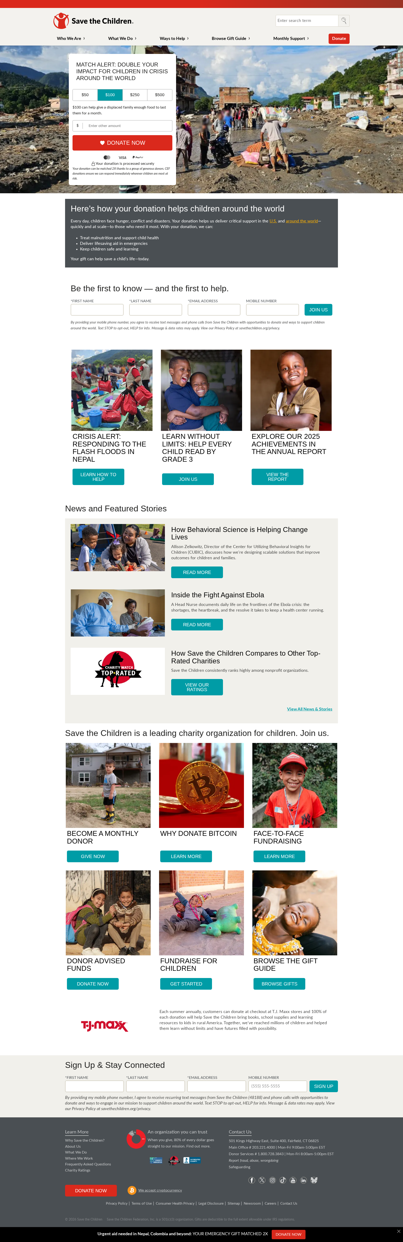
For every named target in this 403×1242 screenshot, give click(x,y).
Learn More (77, 1132)
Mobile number (261, 301)
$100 (110, 94)
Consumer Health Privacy (175, 1203)
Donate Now (126, 143)
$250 (134, 94)
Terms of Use (142, 1203)
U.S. (273, 221)
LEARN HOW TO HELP (98, 477)
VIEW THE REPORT (277, 477)
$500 (159, 94)
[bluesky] (313, 1180)
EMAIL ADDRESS (203, 301)
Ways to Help (172, 39)
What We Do (120, 39)
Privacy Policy (117, 1203)
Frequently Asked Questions (88, 1164)
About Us (73, 1146)
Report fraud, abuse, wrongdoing (253, 1160)
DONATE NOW (93, 983)
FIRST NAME (83, 301)
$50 (85, 94)
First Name (77, 1078)
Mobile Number (263, 1078)
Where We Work (79, 1158)
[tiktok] (282, 1180)
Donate (339, 39)
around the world (302, 221)
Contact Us (240, 1132)
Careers (270, 1203)
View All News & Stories (309, 709)
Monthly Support (289, 39)
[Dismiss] (399, 1231)
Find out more (197, 1146)
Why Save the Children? (84, 1140)
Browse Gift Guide (229, 39)
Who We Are (69, 39)
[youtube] (293, 1180)
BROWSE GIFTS (279, 983)
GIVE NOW (93, 856)
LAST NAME (141, 301)
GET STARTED (186, 983)
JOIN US (188, 479)
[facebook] (251, 1180)
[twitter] (262, 1180)
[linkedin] (303, 1180)
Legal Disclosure (211, 1203)
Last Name (138, 1078)
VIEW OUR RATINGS (197, 687)
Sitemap (234, 1203)
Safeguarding (239, 1167)
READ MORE (197, 572)
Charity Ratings (77, 1170)
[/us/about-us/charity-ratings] (156, 1160)
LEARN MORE (186, 856)
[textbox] (97, 310)
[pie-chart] (136, 1139)
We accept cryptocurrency (160, 1190)
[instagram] (272, 1180)
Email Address (203, 1078)
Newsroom (252, 1203)
